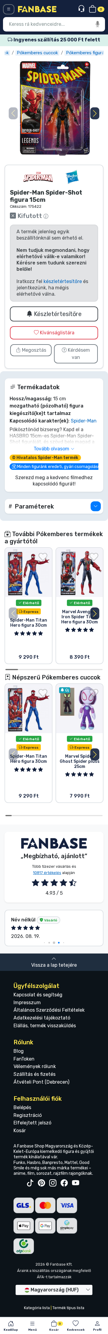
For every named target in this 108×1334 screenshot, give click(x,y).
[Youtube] (75, 1183)
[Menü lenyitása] (8, 9)
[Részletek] (96, 506)
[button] (94, 113)
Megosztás (33, 350)
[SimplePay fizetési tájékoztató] (67, 1225)
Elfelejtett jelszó (32, 1123)
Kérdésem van (78, 353)
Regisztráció (28, 1115)
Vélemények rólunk (35, 1066)
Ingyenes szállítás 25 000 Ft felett (56, 40)
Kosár (20, 1130)
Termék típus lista (68, 1308)
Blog (19, 1051)
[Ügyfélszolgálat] (82, 9)
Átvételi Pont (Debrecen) (41, 1082)
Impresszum (27, 1002)
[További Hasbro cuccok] (72, 177)
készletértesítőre (63, 281)
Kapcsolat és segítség (38, 995)
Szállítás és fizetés (35, 1074)
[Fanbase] (37, 9)
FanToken (24, 1059)
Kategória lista (37, 1308)
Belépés (22, 1107)
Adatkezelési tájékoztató (42, 1018)
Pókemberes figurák (86, 52)
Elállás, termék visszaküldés (45, 1025)
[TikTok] (30, 1183)
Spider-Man (84, 421)
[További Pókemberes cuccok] (38, 177)
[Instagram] (52, 1183)
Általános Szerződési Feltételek (49, 1010)
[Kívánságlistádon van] (43, 557)
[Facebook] (64, 1183)
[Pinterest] (41, 1183)
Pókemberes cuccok (37, 52)
